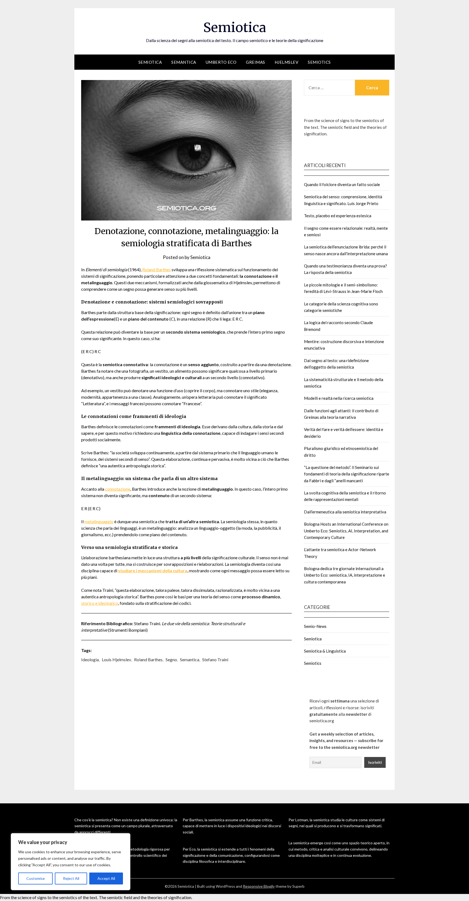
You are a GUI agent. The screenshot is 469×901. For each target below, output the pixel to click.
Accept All (106, 878)
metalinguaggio (98, 521)
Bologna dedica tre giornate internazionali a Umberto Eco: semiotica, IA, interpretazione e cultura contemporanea (344, 575)
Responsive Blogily (259, 886)
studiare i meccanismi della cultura (152, 570)
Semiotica (234, 27)
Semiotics (319, 62)
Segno (171, 659)
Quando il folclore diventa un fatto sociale (342, 184)
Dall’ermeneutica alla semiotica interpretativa (345, 511)
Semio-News (315, 626)
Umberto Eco (221, 62)
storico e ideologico (99, 603)
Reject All (71, 878)
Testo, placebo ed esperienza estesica (337, 215)
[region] (70, 861)
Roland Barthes (156, 269)
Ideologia (90, 659)
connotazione (117, 488)
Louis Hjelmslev (116, 659)
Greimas (255, 62)
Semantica (183, 62)
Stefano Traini (215, 659)
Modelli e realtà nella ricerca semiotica (338, 398)
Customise (35, 878)
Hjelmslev (287, 62)
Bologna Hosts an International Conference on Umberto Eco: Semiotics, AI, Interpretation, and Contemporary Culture (346, 531)
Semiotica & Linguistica (325, 650)
